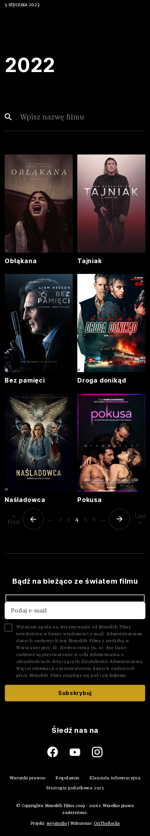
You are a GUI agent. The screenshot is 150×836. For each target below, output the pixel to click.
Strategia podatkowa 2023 (75, 788)
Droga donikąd (101, 380)
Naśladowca (25, 500)
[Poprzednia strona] (34, 519)
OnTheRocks (107, 823)
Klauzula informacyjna (114, 778)
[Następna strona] (120, 519)
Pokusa (89, 500)
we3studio (57, 823)
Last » (140, 519)
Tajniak (89, 261)
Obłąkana (21, 261)
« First (13, 519)
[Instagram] (97, 752)
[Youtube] (81, 752)
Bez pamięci (25, 380)
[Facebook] (58, 752)
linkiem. (118, 675)
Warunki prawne (28, 778)
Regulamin (67, 778)
